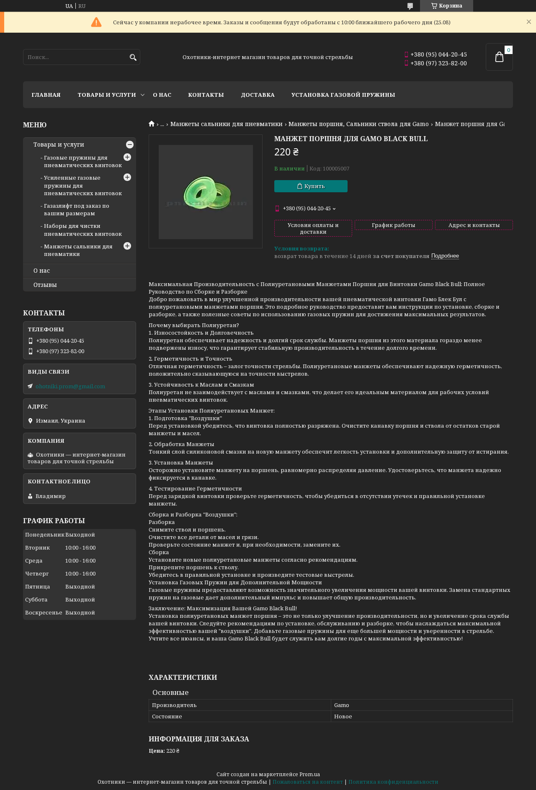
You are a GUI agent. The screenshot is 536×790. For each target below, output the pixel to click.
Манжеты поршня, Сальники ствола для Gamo (359, 124)
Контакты (206, 94)
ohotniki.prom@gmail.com (70, 386)
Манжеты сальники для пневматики (226, 124)
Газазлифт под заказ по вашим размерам (76, 209)
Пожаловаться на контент (308, 781)
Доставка (258, 94)
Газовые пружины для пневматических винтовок (83, 161)
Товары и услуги (106, 94)
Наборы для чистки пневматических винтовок (83, 229)
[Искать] (133, 57)
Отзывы (45, 285)
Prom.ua (309, 774)
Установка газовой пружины (343, 94)
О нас (162, 94)
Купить (314, 186)
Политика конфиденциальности (393, 781)
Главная (46, 94)
